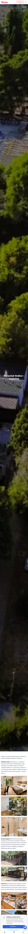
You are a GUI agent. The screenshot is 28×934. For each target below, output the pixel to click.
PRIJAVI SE (20, 2)
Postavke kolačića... (14, 930)
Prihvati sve (13, 926)
